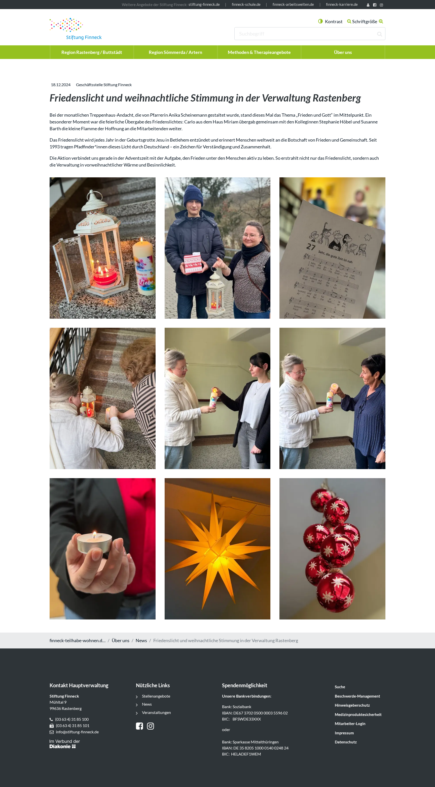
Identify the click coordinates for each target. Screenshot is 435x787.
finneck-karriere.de (342, 4)
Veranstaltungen (156, 712)
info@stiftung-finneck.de (77, 731)
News (141, 640)
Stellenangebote (156, 696)
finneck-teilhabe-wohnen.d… (77, 640)
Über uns (120, 640)
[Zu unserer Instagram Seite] (382, 5)
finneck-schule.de (246, 4)
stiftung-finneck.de (204, 4)
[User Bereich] (369, 5)
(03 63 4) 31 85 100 (72, 719)
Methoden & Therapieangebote (259, 52)
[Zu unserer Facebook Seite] (375, 5)
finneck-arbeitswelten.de (293, 4)
